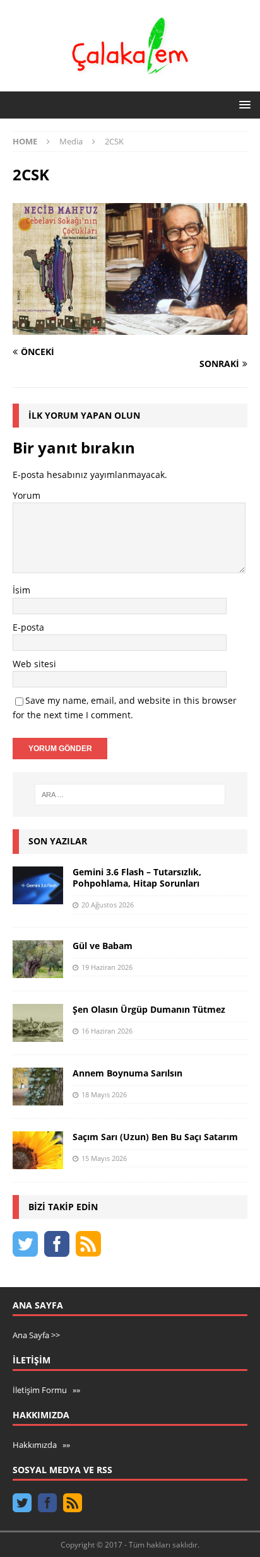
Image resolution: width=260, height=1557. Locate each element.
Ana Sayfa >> (36, 1335)
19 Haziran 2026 (107, 967)
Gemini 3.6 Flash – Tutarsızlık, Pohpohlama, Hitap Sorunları (137, 877)
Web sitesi (34, 664)
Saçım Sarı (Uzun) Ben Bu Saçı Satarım (155, 1137)
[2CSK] (130, 328)
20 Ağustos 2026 (107, 904)
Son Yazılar (57, 841)
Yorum (26, 495)
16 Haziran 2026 (107, 1030)
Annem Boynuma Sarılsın (127, 1073)
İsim (21, 590)
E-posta (28, 627)
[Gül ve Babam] (38, 959)
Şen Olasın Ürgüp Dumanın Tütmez (149, 1009)
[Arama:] (130, 794)
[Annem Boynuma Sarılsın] (38, 1086)
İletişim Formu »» (46, 1390)
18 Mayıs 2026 (104, 1094)
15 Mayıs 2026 (104, 1158)
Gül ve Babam (103, 946)
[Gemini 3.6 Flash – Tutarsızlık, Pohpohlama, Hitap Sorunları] (38, 885)
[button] (242, 104)
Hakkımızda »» (41, 1444)
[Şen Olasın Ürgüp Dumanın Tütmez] (38, 1023)
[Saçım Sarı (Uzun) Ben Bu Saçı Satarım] (38, 1150)
